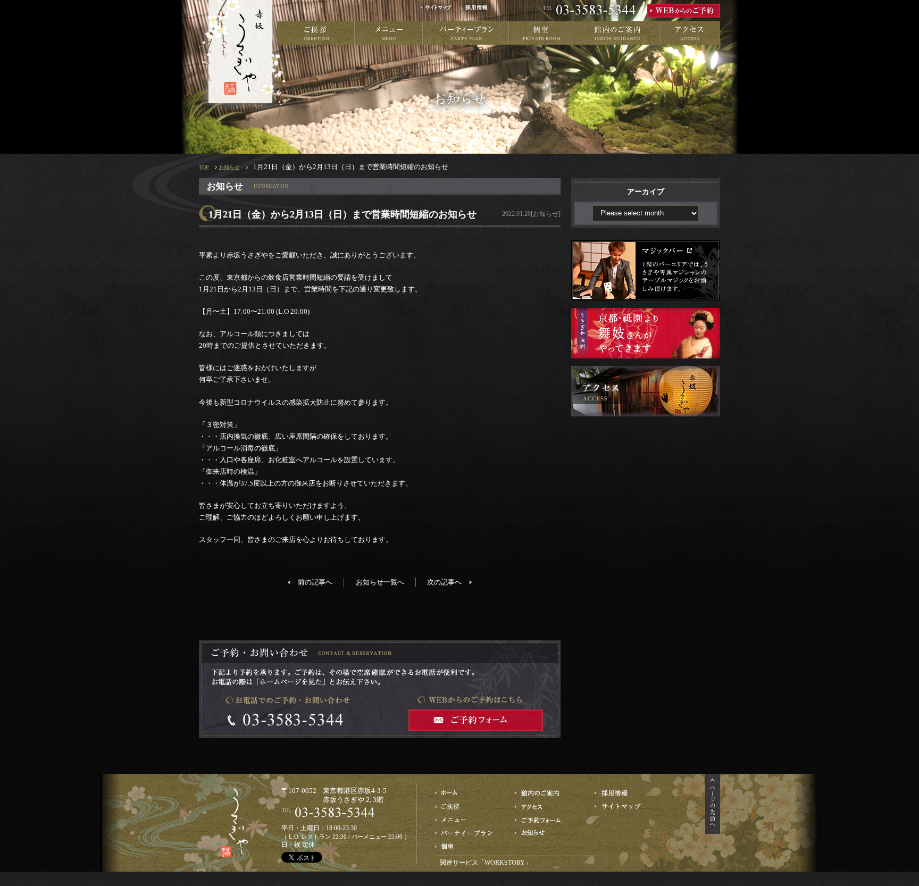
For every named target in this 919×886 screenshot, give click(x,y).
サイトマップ (440, 10)
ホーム (465, 793)
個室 (541, 33)
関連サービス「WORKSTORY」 (485, 862)
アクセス (690, 33)
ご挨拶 (316, 33)
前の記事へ (315, 582)
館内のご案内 (617, 33)
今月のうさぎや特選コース (465, 820)
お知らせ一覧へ (380, 582)
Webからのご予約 (544, 820)
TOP (204, 167)
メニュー (389, 33)
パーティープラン (466, 33)
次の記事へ (444, 582)
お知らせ (229, 167)
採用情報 (478, 10)
